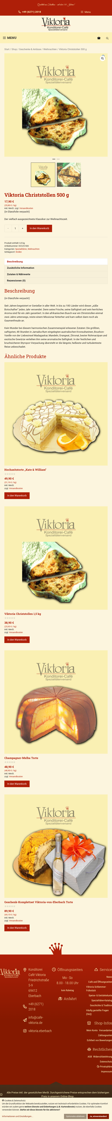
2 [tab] (58, 160)
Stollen (19, 252)
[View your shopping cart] (98, 37)
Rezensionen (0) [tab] (16, 280)
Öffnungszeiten (70, 969)
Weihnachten (50, 49)
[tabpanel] (56, 105)
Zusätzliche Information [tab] (20, 267)
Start (6, 49)
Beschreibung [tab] (15, 261)
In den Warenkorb (39, 228)
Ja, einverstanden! (98, 1116)
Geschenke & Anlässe (30, 49)
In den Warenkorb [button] (17, 495)
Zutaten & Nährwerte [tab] (18, 274)
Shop (14, 49)
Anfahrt (70, 998)
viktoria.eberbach (40, 1031)
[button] (102, 58)
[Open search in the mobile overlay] (107, 37)
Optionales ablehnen (75, 1116)
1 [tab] (53, 160)
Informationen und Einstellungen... (17, 1116)
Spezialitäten (21, 249)
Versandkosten (26, 208)
